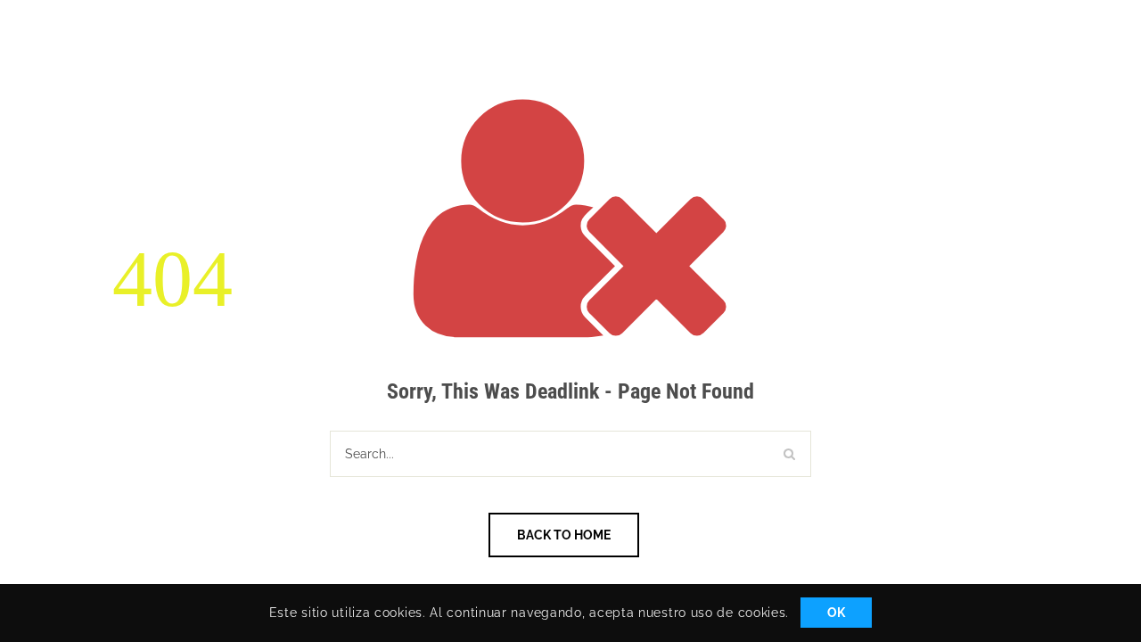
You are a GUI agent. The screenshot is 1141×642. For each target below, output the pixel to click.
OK (836, 613)
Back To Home (564, 535)
